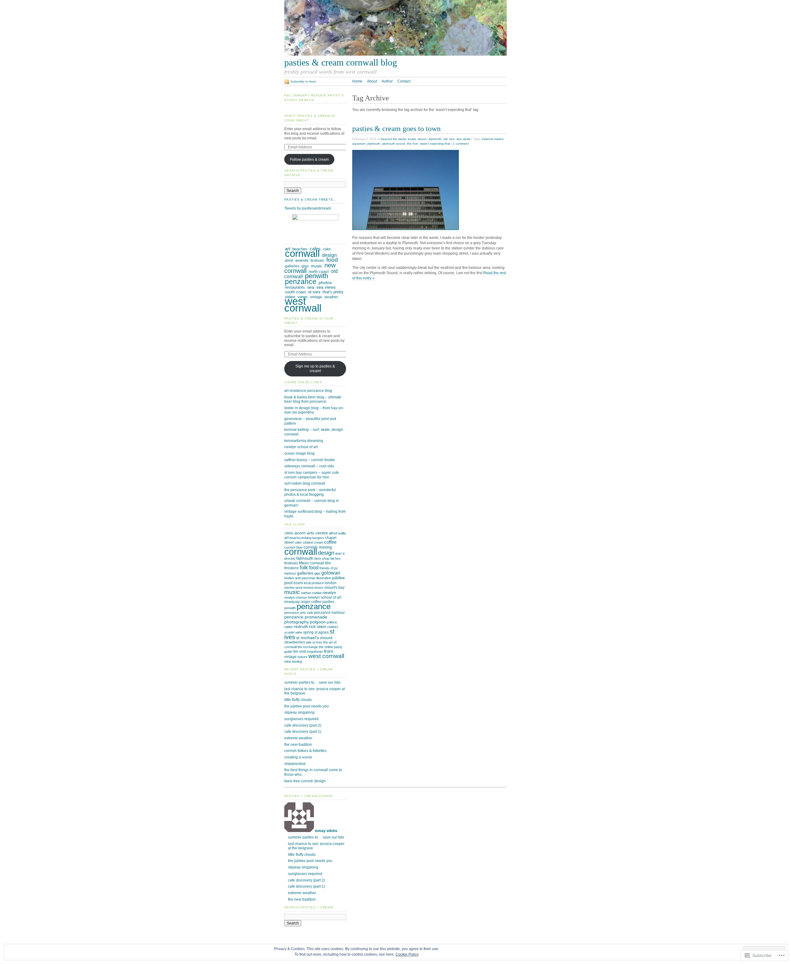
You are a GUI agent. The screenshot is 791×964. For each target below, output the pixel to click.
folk (304, 568)
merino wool (293, 587)
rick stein (317, 626)
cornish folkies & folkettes (305, 751)
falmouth (304, 558)
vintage (316, 297)
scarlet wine (293, 632)
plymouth (435, 139)
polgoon (318, 621)
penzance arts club (298, 612)
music (316, 265)
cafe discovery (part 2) (302, 725)
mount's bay (334, 587)
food (332, 260)
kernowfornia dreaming (303, 441)
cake (327, 249)
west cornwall (302, 304)
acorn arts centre (311, 532)
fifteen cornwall (311, 563)
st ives (314, 292)
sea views (463, 139)
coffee (330, 542)
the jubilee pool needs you (306, 706)
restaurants (295, 287)
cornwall (302, 253)
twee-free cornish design (305, 781)
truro (328, 651)
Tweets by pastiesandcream (307, 208)
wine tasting (293, 661)
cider (298, 542)
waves (302, 657)
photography (296, 621)
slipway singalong (299, 712)
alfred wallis (337, 533)
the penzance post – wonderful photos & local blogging (310, 492)
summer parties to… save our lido (312, 682)
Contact (403, 81)
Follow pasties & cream (309, 159)
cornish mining (317, 547)
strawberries (294, 642)
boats (412, 139)
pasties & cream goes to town (396, 128)
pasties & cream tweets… (310, 199)
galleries (292, 266)
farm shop (321, 558)
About (372, 81)
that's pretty (333, 292)
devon (422, 139)
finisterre (291, 568)
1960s (289, 533)
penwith (316, 276)
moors (319, 587)
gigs (305, 266)
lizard (298, 583)
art (286, 538)
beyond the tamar (393, 139)
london (330, 583)
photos (325, 282)
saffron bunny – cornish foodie (309, 460)
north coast (319, 271)
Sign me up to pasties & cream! (315, 368)
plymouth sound (393, 143)
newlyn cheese (295, 597)
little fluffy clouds (298, 700)
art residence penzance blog (308, 391)
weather (331, 297)
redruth (301, 626)
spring (308, 632)
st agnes (322, 632)
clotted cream (313, 542)
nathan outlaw (311, 593)
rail (445, 139)
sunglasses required (301, 719)
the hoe (412, 143)
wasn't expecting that (435, 143)
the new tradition (298, 744)
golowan (330, 572)
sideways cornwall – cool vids (309, 466)
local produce (314, 583)
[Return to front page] (395, 54)
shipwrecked (295, 764)
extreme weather (298, 738)
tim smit (299, 651)
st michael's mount (314, 637)
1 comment (461, 143)
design (329, 255)
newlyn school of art (301, 447)
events (301, 260)
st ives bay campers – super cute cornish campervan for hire (311, 474)
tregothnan (315, 651)
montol (308, 587)
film (328, 563)
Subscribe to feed (303, 81)
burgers (318, 538)
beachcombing (300, 538)
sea (452, 139)
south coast (295, 292)
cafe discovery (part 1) (302, 731)
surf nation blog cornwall (304, 483)
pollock (332, 622)
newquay (292, 602)
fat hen (335, 558)
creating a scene (298, 757)
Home (357, 81)
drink (289, 260)
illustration (323, 578)
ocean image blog (299, 453)
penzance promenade (305, 616)
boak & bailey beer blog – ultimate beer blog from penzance (312, 399)
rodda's (332, 627)
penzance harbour (329, 612)
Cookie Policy (407, 954)
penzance (300, 282)
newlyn (329, 592)
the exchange (308, 647)
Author (387, 81)
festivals (317, 260)
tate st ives (314, 642)
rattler (288, 627)
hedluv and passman (299, 578)
